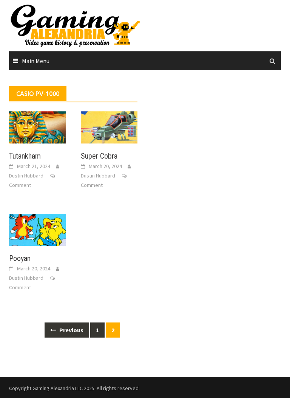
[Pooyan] (37, 229)
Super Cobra (99, 155)
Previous (70, 330)
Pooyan (20, 258)
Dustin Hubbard (26, 175)
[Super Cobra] (109, 126)
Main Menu (35, 61)
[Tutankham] (37, 126)
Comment (20, 185)
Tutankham (25, 155)
